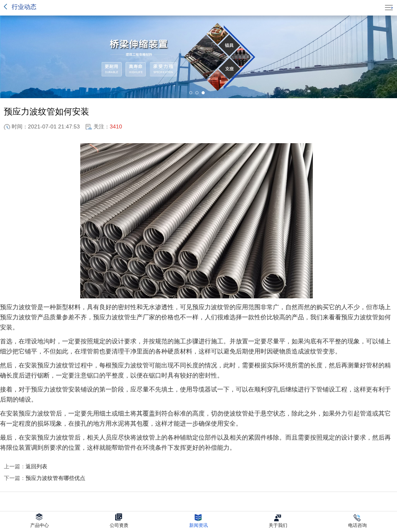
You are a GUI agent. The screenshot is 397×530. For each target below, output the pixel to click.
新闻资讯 (198, 525)
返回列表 (25, 466)
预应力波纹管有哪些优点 (44, 478)
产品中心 (39, 525)
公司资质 (119, 525)
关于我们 (278, 525)
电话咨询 (357, 525)
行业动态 (24, 6)
